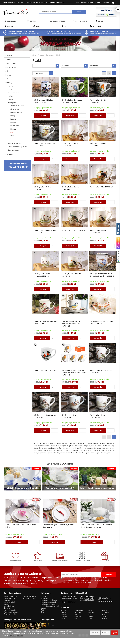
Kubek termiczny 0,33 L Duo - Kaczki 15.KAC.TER (44, 101)
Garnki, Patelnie (59, 21)
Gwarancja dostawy (10, 596)
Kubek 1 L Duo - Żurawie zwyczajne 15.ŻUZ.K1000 (46, 231)
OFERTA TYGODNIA (82, 560)
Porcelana (11, 21)
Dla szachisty (15, 109)
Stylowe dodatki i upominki (17, 147)
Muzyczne (13, 129)
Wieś (12, 135)
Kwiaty (12, 116)
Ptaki (12, 132)
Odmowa (105, 633)
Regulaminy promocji (48, 602)
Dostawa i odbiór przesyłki (10, 603)
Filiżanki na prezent (14, 143)
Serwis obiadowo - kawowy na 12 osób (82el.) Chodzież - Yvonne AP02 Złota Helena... (96, 526)
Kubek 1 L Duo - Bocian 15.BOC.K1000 (97, 416)
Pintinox (91, 612)
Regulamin (44, 598)
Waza (76, 614)
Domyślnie (39, 73)
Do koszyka (42, 115)
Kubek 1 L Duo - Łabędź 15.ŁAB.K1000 (70, 144)
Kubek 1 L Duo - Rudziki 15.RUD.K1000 (98, 101)
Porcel (63, 618)
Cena (35, 66)
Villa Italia (78, 612)
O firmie (97, 2)
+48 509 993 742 (32, 2)
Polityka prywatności (48, 604)
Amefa (90, 616)
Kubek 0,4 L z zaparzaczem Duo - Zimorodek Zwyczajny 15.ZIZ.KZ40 (102, 275)
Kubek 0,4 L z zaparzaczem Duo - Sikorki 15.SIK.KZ (45, 322)
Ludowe (13, 119)
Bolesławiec (79, 610)
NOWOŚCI (38, 560)
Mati (103, 614)
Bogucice (64, 616)
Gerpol (90, 614)
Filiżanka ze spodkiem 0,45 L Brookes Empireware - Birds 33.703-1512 (71, 323)
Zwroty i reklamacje (30, 596)
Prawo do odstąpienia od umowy (50, 607)
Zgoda (114, 633)
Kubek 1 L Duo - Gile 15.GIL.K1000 (45, 370)
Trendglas (105, 612)
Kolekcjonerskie (16, 112)
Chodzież (64, 612)
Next (112, 517)
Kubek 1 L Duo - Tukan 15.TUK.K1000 (102, 187)
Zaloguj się (105, 2)
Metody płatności (10, 610)
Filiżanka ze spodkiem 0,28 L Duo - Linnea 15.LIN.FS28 (101, 322)
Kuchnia (10, 26)
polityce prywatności (15, 636)
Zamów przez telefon (18, 165)
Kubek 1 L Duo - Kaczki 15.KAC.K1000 (69, 416)
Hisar (90, 610)
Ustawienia (95, 633)
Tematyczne (12, 103)
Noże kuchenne (81, 21)
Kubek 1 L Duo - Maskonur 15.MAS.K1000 (99, 231)
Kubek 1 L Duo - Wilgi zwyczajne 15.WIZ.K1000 (45, 144)
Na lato (10, 86)
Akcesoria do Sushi (17, 106)
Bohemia (78, 616)
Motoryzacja (14, 126)
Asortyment (94, 66)
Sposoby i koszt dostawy (9, 607)
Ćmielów (64, 614)
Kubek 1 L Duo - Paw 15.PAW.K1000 (73, 230)
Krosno (104, 610)
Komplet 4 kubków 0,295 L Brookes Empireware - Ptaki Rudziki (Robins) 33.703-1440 (74, 372)
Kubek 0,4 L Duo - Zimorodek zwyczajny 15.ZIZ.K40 (72, 101)
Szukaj (79, 12)
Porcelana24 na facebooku (118, 229)
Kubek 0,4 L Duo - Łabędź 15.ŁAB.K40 (98, 144)
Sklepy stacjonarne (87, 2)
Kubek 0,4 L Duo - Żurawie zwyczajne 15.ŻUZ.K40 (42, 275)
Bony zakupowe (13, 150)
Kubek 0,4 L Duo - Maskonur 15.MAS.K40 (71, 275)
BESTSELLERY (15, 560)
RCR (76, 618)
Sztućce (33, 21)
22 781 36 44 (43, 2)
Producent (65, 66)
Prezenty (67, 26)
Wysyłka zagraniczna (11, 612)
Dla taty (10, 89)
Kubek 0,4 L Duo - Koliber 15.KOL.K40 (42, 188)
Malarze (13, 122)
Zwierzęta (13, 139)
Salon (38, 26)
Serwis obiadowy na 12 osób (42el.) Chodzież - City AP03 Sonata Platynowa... (59, 526)
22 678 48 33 (108, 602)
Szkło (100, 21)
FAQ (42, 610)
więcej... (105, 618)
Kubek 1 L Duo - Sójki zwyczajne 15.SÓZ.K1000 (45, 416)
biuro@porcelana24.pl (56, 2)
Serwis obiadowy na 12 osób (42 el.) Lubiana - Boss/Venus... (21, 526)
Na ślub (10, 96)
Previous (8, 517)
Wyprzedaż (97, 26)
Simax (104, 616)
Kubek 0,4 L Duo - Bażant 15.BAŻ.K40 (70, 188)
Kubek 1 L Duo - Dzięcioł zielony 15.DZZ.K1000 (101, 371)
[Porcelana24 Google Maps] (118, 256)
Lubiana (63, 610)
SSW (90, 618)
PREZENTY (104, 560)
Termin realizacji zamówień (9, 599)
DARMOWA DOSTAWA (60, 560)
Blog (77, 2)
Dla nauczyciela (13, 93)
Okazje (10, 99)
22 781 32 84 (89, 600)
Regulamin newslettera (49, 600)
